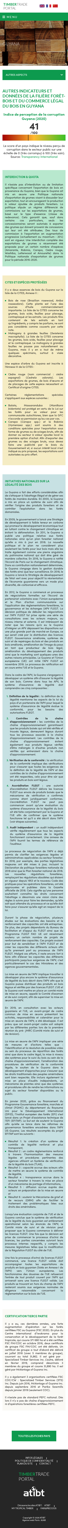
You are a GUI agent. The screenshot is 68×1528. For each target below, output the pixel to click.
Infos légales (34, 1457)
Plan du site (25, 1463)
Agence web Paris (30, 1520)
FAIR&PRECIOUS (48, 1508)
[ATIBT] (34, 1495)
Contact (45, 1463)
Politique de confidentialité (34, 1460)
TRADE (15, 6)
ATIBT (46, 1505)
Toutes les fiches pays (34, 1436)
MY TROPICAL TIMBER (22, 1508)
